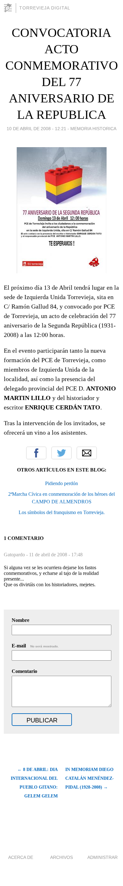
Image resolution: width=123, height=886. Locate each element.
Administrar (102, 857)
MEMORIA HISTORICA (93, 128)
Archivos (61, 857)
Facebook (36, 453)
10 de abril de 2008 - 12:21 (36, 128)
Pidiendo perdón (61, 483)
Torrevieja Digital (44, 7)
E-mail (35, 645)
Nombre (20, 620)
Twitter (61, 453)
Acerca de (20, 857)
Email (87, 453)
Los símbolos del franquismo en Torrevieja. (62, 512)
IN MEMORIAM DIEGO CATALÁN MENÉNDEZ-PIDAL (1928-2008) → (89, 778)
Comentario (24, 671)
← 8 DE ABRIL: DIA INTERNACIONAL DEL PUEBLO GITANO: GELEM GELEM (34, 782)
